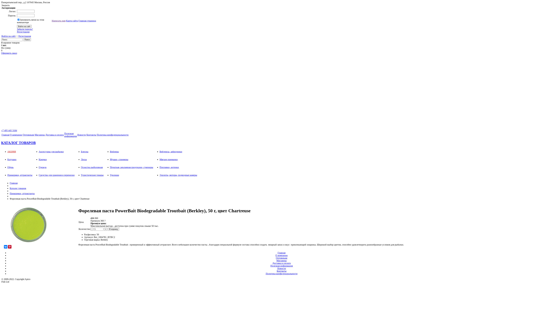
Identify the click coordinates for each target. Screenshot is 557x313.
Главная (5, 135)
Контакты (91, 135)
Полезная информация (281, 266)
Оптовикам (28, 135)
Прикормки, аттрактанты (19, 175)
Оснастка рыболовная (92, 167)
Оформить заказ (9, 53)
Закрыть (5, 5)
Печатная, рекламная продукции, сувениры (131, 167)
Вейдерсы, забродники (171, 151)
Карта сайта (72, 21)
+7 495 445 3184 (9, 130)
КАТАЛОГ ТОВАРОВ (18, 143)
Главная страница (87, 21)
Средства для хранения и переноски (57, 175)
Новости (81, 135)
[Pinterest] (9, 247)
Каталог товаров (18, 188)
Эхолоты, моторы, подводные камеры (178, 175)
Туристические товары (92, 175)
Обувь (10, 167)
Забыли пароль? (25, 29)
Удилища (114, 175)
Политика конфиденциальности (113, 135)
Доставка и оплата (54, 135)
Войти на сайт (8, 36)
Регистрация (23, 32)
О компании (16, 135)
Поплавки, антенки (169, 167)
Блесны (84, 151)
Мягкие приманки (169, 159)
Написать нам (59, 21)
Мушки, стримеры (119, 159)
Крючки (43, 159)
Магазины (40, 135)
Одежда (42, 167)
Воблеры (114, 151)
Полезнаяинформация (70, 134)
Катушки (11, 159)
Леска (84, 159)
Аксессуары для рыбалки (51, 151)
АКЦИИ (11, 151)
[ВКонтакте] (5, 247)
